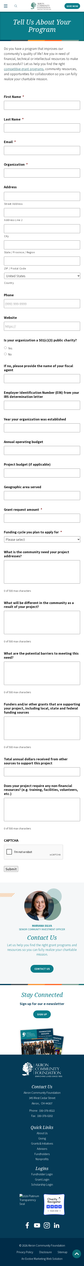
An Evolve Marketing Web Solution (42, 1259)
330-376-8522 (47, 1110)
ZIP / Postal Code (15, 268)
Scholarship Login (42, 1184)
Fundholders (42, 1153)
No (10, 354)
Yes (10, 348)
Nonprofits (42, 1158)
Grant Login (42, 1179)
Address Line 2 (13, 220)
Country (9, 283)
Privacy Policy (25, 1252)
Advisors (42, 1148)
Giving (42, 1138)
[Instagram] (47, 1225)
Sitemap (62, 1252)
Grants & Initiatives (42, 1143)
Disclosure (45, 1252)
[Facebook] (27, 1225)
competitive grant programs (24, 68)
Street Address (13, 204)
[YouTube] (37, 1225)
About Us (42, 1133)
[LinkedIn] (56, 1225)
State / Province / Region (19, 252)
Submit (11, 869)
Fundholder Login (42, 1174)
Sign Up (42, 1014)
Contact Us (42, 968)
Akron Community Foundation (41, 6)
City (6, 236)
